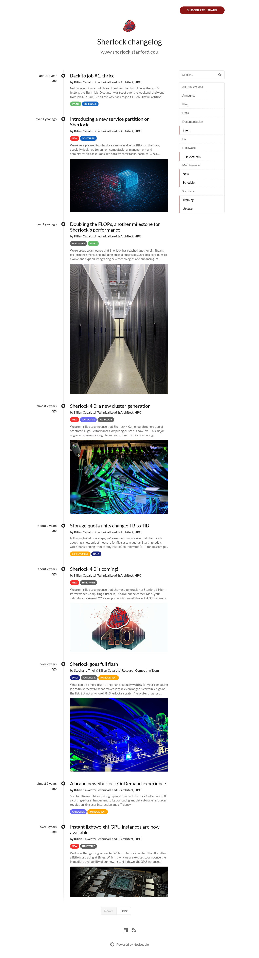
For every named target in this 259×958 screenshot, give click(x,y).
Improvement (192, 156)
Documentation (192, 121)
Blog (185, 104)
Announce (188, 95)
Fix (184, 139)
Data (185, 113)
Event (187, 130)
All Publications (192, 87)
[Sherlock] (129, 26)
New (186, 174)
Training (188, 200)
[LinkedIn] (128, 930)
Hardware (189, 147)
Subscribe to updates (202, 10)
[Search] (219, 75)
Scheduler (189, 182)
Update (188, 208)
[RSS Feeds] (134, 930)
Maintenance (191, 165)
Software (188, 191)
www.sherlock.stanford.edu (129, 52)
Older (123, 911)
